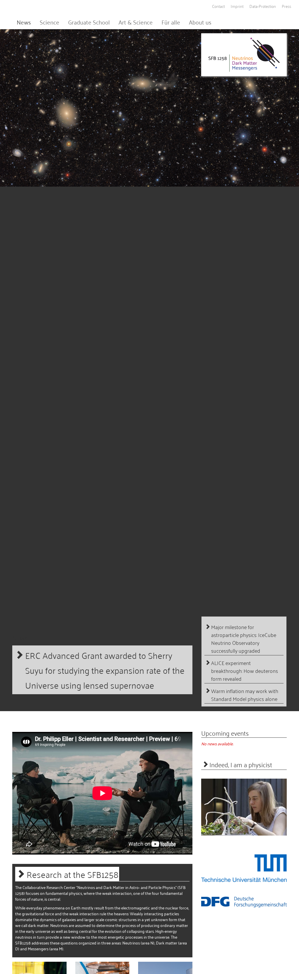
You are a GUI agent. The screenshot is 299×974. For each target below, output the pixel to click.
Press (286, 6)
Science (49, 22)
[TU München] (244, 868)
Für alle (170, 22)
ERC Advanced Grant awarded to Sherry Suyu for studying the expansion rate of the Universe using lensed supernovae (105, 669)
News (24, 22)
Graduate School (89, 22)
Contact (218, 6)
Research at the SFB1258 (73, 874)
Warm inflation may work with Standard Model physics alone (244, 694)
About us (200, 22)
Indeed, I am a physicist (240, 764)
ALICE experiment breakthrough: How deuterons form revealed (244, 670)
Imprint (237, 6)
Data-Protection (262, 6)
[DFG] (244, 901)
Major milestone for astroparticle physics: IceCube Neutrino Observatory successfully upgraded (243, 638)
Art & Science (136, 22)
